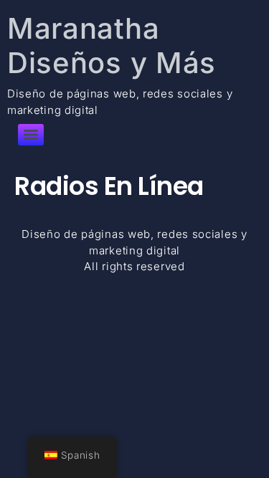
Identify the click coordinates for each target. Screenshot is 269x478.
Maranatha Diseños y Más (111, 45)
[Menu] (31, 134)
